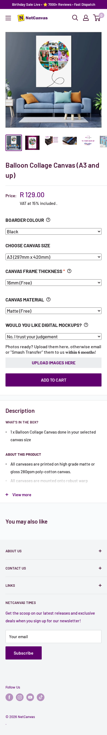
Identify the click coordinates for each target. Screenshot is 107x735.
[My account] (86, 18)
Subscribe (23, 652)
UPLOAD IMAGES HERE (53, 362)
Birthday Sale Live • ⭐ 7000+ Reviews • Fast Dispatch (53, 4)
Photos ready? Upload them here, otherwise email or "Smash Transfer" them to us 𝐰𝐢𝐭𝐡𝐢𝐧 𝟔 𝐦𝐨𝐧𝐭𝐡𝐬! (53, 349)
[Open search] (75, 18)
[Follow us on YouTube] (30, 697)
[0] (97, 17)
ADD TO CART (53, 379)
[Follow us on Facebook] (9, 697)
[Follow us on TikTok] (40, 697)
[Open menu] (8, 18)
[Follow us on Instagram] (20, 697)
